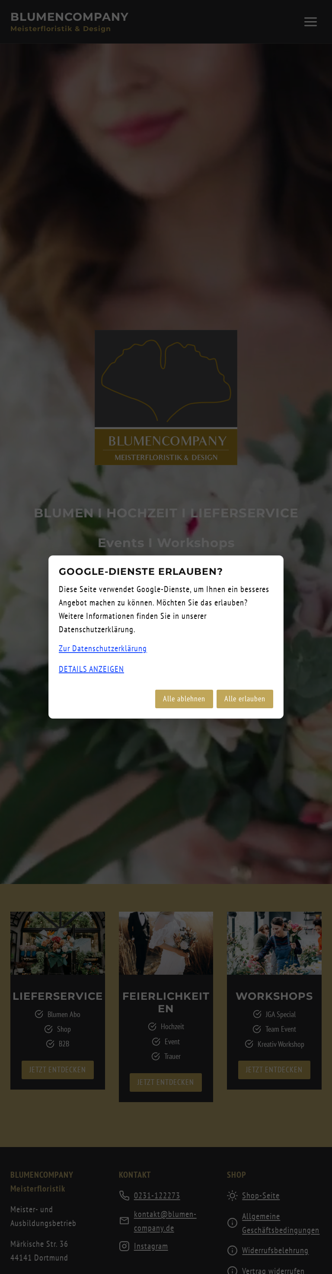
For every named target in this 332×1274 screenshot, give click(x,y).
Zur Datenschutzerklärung (103, 648)
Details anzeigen (91, 669)
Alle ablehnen (184, 699)
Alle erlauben (244, 699)
